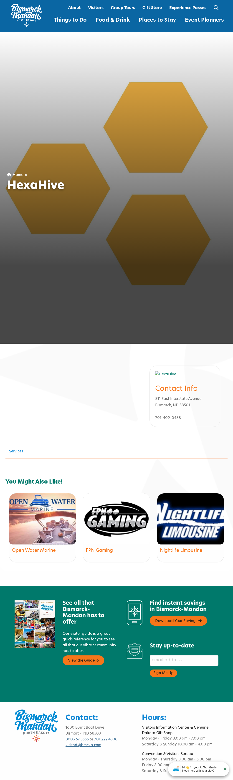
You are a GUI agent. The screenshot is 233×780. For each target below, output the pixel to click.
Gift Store (152, 8)
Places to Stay (157, 20)
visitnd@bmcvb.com (83, 745)
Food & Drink (113, 20)
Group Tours (123, 8)
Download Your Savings (176, 621)
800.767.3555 (77, 739)
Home (17, 175)
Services (16, 451)
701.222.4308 (105, 739)
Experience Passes (187, 8)
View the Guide (82, 660)
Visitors (96, 8)
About (74, 8)
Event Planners (204, 20)
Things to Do (70, 20)
